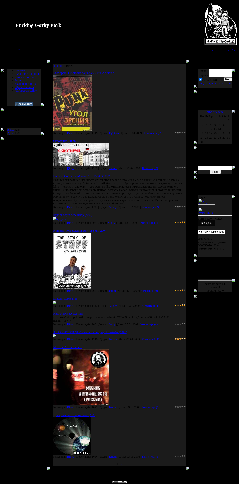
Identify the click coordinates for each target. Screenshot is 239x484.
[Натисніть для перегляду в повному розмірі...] (72, 130)
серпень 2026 (215, 111)
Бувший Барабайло (65, 298)
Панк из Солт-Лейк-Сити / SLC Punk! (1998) (81, 176)
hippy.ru (61, 219)
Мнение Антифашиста (67, 347)
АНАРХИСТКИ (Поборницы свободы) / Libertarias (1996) (90, 332)
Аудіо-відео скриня (212, 50)
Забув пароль (207, 83)
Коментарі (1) (152, 133)
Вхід (233, 50)
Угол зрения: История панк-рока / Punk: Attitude (83, 73)
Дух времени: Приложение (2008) (74, 415)
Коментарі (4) (150, 305)
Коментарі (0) (149, 290)
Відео (10, 129)
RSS (20, 50)
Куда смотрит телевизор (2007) (72, 215)
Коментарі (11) (151, 339)
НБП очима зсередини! (68, 313)
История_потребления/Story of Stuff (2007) (80, 230)
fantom (113, 168)
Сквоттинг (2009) (64, 141)
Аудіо (10, 133)
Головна (200, 50)
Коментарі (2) (150, 207)
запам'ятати (209, 79)
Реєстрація (226, 50)
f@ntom (114, 133)
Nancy (113, 207)
